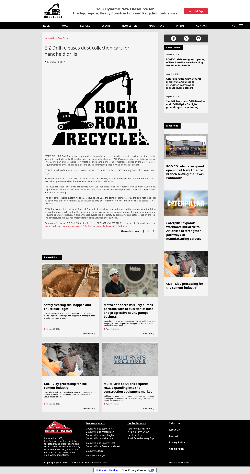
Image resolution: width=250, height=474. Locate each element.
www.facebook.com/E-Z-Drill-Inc (77, 226)
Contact (201, 25)
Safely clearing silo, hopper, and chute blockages (67, 307)
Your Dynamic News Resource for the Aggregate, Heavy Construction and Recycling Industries (125, 11)
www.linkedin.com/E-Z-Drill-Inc (111, 226)
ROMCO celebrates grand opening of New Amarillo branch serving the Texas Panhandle (185, 62)
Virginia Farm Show (138, 431)
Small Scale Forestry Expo (141, 438)
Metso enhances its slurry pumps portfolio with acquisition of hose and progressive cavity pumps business (128, 311)
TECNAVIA (184, 462)
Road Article (63, 38)
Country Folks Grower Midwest (103, 446)
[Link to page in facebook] (143, 231)
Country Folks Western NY (100, 431)
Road (64, 25)
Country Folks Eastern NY (100, 428)
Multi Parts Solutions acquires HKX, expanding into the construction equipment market (128, 388)
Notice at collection (107, 470)
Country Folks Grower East (100, 443)
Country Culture (94, 450)
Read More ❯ (89, 334)
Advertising (156, 25)
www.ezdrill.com (52, 226)
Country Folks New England (101, 435)
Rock (46, 25)
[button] (233, 25)
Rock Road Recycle (96, 455)
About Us (174, 429)
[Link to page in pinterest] (153, 231)
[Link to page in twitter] (148, 231)
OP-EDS (180, 25)
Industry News (51, 38)
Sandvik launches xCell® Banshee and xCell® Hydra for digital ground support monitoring (185, 104)
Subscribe (174, 423)
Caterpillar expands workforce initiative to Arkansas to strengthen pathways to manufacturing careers (183, 83)
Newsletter (129, 25)
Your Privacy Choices (134, 470)
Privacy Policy (177, 442)
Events (106, 25)
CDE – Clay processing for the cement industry (65, 386)
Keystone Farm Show (138, 428)
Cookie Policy (176, 448)
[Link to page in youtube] (198, 38)
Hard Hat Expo (196, 11)
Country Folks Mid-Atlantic (100, 438)
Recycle (85, 25)
